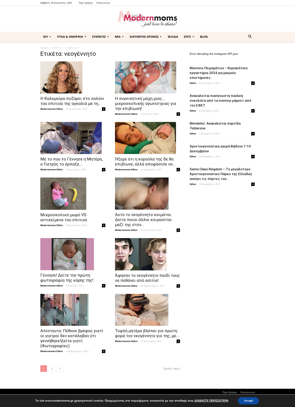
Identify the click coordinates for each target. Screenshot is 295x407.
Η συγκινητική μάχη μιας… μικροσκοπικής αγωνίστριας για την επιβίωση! (145, 103)
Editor (193, 82)
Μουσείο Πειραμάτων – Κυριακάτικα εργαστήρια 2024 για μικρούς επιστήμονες (218, 73)
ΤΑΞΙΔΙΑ (173, 37)
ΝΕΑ (118, 37)
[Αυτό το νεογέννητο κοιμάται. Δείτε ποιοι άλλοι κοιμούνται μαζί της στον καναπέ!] (147, 194)
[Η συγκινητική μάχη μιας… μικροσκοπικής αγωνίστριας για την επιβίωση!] (147, 77)
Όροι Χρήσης (86, 2)
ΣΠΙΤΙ (187, 37)
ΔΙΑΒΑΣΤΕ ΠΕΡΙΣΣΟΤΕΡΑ (211, 401)
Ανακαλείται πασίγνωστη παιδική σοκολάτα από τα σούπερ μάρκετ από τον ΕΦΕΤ (220, 100)
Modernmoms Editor (51, 108)
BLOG (204, 37)
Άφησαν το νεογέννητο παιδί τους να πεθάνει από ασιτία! (147, 278)
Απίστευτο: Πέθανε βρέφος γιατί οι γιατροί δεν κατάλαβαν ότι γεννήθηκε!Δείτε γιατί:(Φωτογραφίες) (71, 338)
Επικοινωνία (103, 2)
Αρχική (44, 47)
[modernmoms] (147, 19)
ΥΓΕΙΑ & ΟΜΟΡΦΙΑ (70, 37)
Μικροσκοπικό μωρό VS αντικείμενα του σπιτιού (63, 217)
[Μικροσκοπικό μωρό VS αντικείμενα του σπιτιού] (72, 194)
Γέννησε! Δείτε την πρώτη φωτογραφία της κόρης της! (66, 278)
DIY (45, 37)
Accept (248, 401)
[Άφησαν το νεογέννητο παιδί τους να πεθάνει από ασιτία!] (147, 254)
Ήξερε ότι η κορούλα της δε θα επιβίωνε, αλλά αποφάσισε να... (145, 161)
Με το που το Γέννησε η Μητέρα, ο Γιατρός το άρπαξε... (71, 161)
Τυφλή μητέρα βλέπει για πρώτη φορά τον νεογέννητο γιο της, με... (147, 333)
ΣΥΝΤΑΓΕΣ (99, 37)
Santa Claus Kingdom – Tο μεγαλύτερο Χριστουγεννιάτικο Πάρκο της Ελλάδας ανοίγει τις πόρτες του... (221, 174)
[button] (250, 37)
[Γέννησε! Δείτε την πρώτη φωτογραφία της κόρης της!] (72, 254)
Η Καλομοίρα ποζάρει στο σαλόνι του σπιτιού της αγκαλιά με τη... (72, 101)
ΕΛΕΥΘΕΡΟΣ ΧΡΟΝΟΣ (144, 37)
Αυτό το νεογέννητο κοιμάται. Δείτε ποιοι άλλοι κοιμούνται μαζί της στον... (143, 219)
